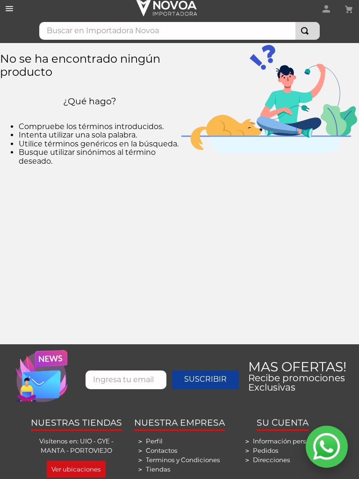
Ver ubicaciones (76, 469)
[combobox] (179, 31)
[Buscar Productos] (306, 31)
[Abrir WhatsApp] (327, 447)
